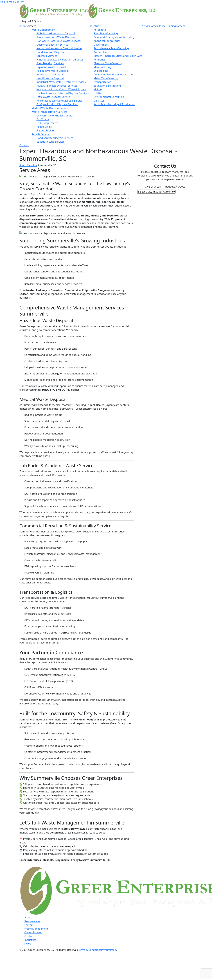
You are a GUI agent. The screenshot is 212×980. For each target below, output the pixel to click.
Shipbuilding (101, 70)
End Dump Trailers (47, 123)
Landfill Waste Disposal (50, 78)
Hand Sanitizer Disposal (50, 52)
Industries (95, 26)
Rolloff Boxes (44, 126)
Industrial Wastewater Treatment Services (61, 82)
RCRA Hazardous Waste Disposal (55, 33)
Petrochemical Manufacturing (111, 48)
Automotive (100, 52)
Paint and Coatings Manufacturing (114, 37)
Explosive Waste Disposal (51, 67)
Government (101, 44)
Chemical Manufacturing (108, 63)
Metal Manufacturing (106, 78)
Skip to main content (12, 2)
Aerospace (100, 29)
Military (98, 89)
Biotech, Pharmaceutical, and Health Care (118, 56)
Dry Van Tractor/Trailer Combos (55, 115)
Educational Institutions (108, 85)
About (23, 26)
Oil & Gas (99, 100)
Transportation (102, 82)
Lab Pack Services (46, 56)
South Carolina (28, 165)
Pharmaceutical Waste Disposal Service (59, 100)
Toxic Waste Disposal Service (53, 97)
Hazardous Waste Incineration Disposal (59, 59)
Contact (24, 145)
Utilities (98, 93)
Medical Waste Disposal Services (51, 108)
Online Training (167, 26)
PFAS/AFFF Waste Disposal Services (56, 85)
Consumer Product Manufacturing (114, 74)
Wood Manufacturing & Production (114, 104)
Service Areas (150, 26)
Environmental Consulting (109, 97)
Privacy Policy (109, 950)
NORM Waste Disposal (49, 74)
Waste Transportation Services (49, 112)
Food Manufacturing (106, 33)
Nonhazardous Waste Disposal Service (59, 48)
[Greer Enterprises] (87, 10)
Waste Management (43, 29)
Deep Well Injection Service (52, 44)
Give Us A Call (153, 186)
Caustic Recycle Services (50, 141)
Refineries (99, 59)
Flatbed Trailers (45, 130)
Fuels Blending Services (50, 63)
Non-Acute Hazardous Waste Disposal (58, 41)
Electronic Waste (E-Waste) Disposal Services (62, 93)
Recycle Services (41, 134)
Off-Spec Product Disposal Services (57, 104)
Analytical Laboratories (107, 41)
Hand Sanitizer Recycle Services (54, 138)
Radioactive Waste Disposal (52, 70)
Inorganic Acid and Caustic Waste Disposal (61, 89)
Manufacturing (102, 67)
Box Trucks (42, 119)
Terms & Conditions (89, 950)
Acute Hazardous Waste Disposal (55, 37)
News (27, 943)
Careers (180, 26)
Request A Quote (31, 21)
